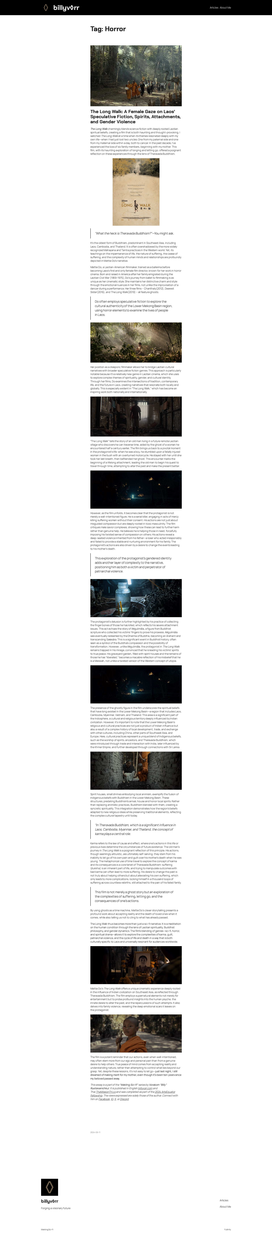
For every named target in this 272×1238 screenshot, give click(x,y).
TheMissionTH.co (106, 1091)
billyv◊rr (66, 7)
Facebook (104, 1099)
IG (112, 1099)
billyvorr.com (145, 1088)
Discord (124, 1099)
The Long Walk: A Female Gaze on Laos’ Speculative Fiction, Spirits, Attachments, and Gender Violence (135, 116)
